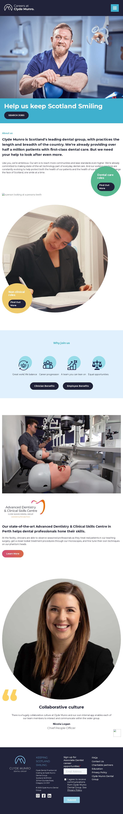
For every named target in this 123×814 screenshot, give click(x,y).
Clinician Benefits (44, 386)
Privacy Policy (99, 772)
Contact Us (98, 761)
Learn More (12, 553)
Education (97, 768)
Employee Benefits (78, 386)
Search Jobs (16, 115)
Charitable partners (102, 765)
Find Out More (104, 187)
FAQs (95, 757)
